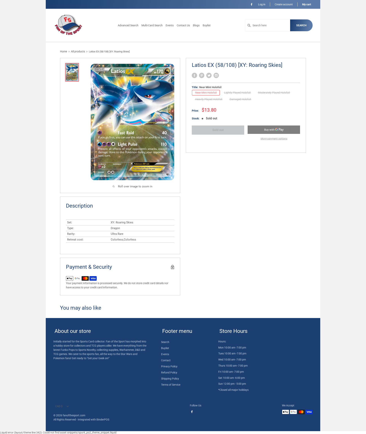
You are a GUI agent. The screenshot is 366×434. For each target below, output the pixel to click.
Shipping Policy (170, 378)
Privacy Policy (169, 366)
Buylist (207, 25)
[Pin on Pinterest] (201, 75)
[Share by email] (216, 75)
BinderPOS (102, 419)
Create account (284, 4)
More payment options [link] (274, 138)
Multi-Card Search (152, 25)
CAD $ (59, 406)
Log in (261, 4)
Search (301, 25)
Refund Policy (169, 372)
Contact (166, 360)
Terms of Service (170, 384)
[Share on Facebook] (194, 75)
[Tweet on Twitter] (209, 75)
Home (63, 51)
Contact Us (183, 25)
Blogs (196, 25)
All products (78, 51)
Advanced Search (128, 25)
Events (170, 25)
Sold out (218, 130)
